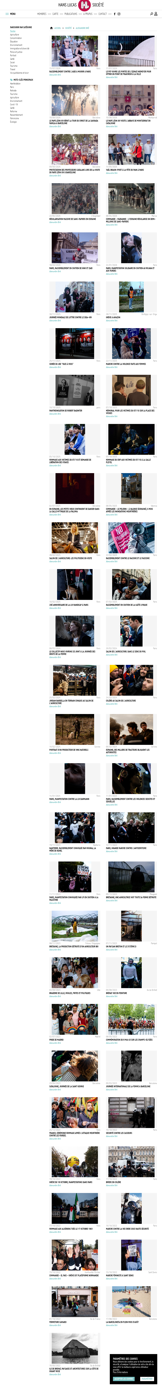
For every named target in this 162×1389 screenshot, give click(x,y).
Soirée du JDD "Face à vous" (61, 364)
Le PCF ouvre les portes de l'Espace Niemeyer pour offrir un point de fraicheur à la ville (128, 72)
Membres (41, 13)
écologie (13, 121)
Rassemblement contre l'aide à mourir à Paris (70, 71)
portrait (13, 55)
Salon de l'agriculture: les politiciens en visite (70, 558)
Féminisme (14, 118)
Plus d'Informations (120, 1372)
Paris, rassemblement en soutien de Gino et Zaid (70, 268)
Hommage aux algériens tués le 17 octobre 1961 (71, 1229)
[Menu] (7, 14)
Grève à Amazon (113, 317)
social (12, 62)
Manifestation (15, 83)
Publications (71, 13)
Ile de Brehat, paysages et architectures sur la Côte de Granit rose (73, 1370)
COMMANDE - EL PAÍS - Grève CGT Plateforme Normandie (74, 1275)
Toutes (12, 31)
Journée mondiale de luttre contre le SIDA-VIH (70, 317)
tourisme (13, 65)
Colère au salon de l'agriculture (121, 700)
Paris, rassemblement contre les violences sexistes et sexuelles (130, 800)
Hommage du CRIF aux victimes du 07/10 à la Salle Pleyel (128, 461)
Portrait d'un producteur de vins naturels (68, 750)
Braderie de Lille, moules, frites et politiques (69, 993)
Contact (103, 13)
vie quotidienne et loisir (19, 72)
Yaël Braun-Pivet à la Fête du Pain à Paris (125, 170)
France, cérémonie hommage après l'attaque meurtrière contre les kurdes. (74, 1134)
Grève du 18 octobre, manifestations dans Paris (70, 1182)
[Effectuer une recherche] (151, 14)
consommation (16, 38)
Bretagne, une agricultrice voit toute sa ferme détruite (131, 897)
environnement (16, 45)
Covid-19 (14, 104)
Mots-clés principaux (23, 79)
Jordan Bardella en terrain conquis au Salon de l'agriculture (71, 702)
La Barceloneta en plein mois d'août (122, 1322)
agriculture (14, 34)
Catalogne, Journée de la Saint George (66, 1086)
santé (12, 59)
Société (68, 28)
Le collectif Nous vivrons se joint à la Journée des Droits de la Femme (72, 652)
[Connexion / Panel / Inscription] (156, 14)
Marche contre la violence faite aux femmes (126, 364)
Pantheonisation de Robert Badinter (65, 410)
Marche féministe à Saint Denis (120, 1275)
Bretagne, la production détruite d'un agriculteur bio (73, 946)
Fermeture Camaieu (57, 1322)
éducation (14, 41)
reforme (13, 111)
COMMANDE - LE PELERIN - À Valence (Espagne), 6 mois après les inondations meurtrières (129, 510)
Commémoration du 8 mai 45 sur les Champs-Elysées (129, 1040)
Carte (55, 13)
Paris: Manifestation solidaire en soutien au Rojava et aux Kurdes (130, 269)
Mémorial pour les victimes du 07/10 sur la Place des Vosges (130, 411)
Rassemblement (16, 114)
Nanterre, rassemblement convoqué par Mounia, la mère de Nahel (72, 849)
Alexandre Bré (82, 28)
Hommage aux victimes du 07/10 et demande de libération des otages (70, 461)
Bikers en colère (113, 1182)
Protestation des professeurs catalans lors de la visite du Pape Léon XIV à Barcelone (74, 171)
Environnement (16, 101)
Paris (12, 87)
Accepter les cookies (124, 1378)
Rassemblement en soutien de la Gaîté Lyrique (126, 605)
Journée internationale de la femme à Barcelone (128, 1086)
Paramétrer (147, 1378)
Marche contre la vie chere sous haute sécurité (127, 1229)
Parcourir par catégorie (21, 27)
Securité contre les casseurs (119, 1133)
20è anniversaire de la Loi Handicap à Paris (68, 605)
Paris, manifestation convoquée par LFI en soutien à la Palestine (73, 898)
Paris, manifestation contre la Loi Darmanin (69, 799)
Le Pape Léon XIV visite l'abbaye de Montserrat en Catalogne (128, 122)
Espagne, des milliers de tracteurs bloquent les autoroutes (128, 751)
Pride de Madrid (56, 1040)
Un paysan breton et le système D (121, 946)
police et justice (16, 52)
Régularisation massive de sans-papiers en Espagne (72, 219)
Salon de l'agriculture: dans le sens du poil (126, 651)
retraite (13, 90)
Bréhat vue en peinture (116, 993)
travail (12, 69)
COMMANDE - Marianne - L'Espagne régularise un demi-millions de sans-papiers (131, 220)
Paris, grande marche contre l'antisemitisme (126, 848)
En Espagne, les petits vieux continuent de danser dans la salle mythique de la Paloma (74, 510)
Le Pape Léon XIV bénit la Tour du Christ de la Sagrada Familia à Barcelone (73, 122)
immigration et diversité (19, 48)
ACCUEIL (57, 28)
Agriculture (14, 97)
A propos (87, 13)
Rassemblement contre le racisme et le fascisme (128, 558)
